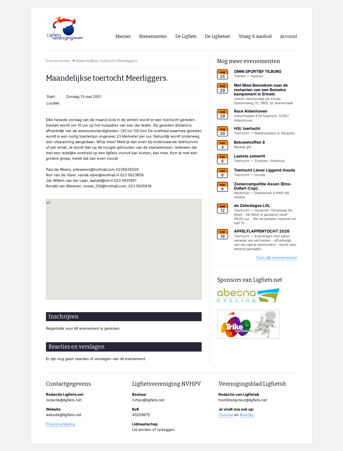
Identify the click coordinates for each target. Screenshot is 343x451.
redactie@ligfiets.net (64, 400)
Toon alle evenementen (276, 257)
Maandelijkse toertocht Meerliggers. (107, 61)
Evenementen (58, 61)
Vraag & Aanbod (255, 36)
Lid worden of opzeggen (153, 429)
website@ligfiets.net (63, 415)
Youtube (225, 415)
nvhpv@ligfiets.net (148, 400)
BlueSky (247, 415)
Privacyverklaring (60, 424)
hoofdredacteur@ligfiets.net (242, 400)
